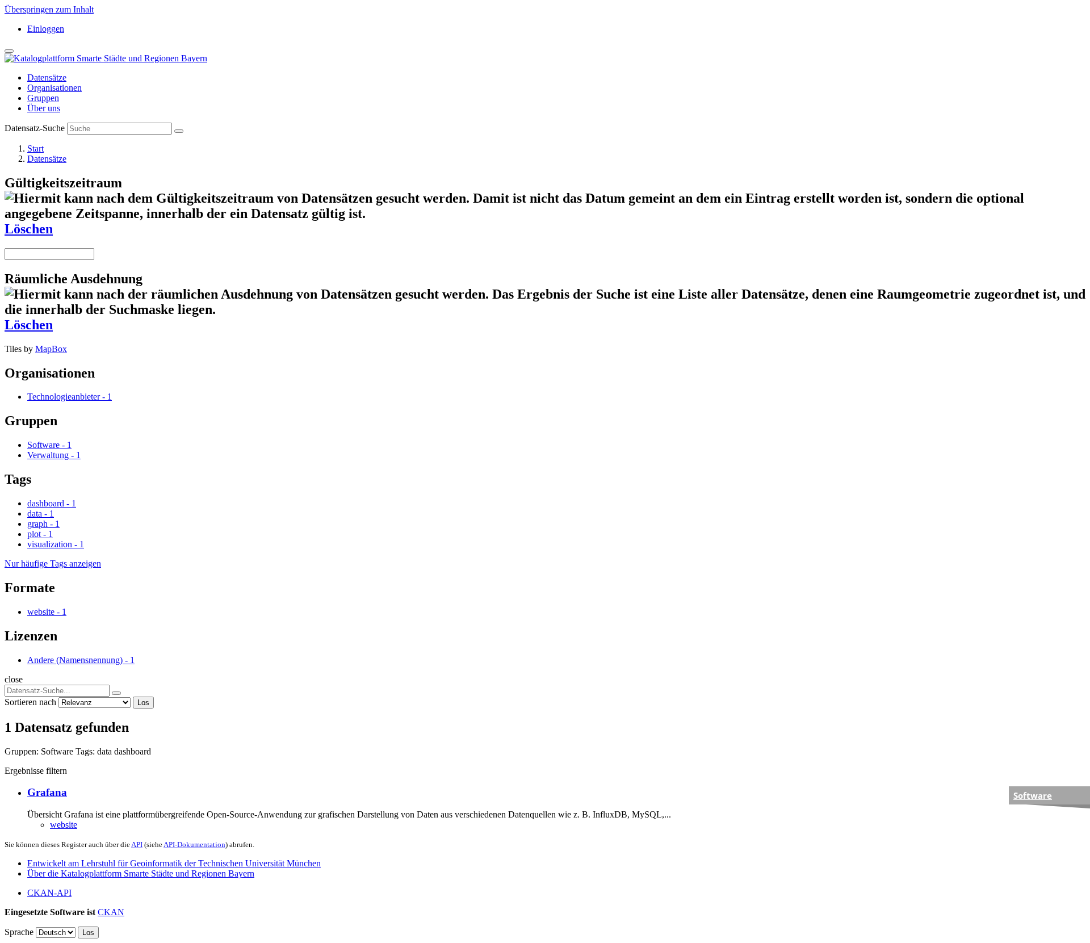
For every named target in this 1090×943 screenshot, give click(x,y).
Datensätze (46, 77)
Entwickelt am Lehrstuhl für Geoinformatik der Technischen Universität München (174, 863)
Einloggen (45, 28)
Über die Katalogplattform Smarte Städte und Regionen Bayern (140, 873)
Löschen (29, 228)
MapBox (51, 349)
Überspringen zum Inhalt (49, 9)
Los (143, 702)
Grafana (47, 792)
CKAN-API (49, 893)
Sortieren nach (30, 702)
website (63, 824)
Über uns (43, 108)
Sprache (19, 932)
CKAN (111, 912)
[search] (116, 693)
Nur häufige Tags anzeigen (53, 563)
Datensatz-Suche (35, 128)
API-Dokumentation (194, 844)
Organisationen (54, 88)
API (136, 844)
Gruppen (43, 98)
